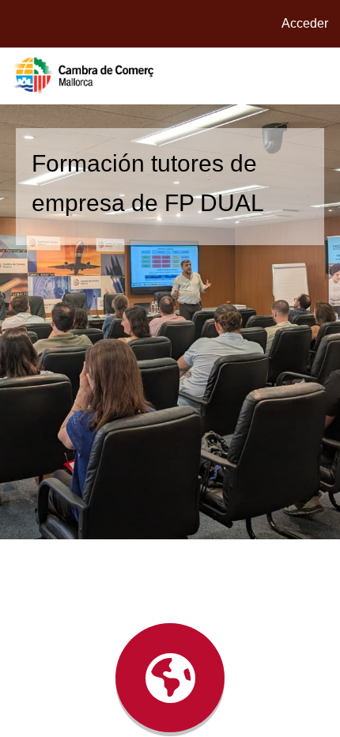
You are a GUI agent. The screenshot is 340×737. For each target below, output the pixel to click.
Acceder (304, 23)
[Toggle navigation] (319, 76)
